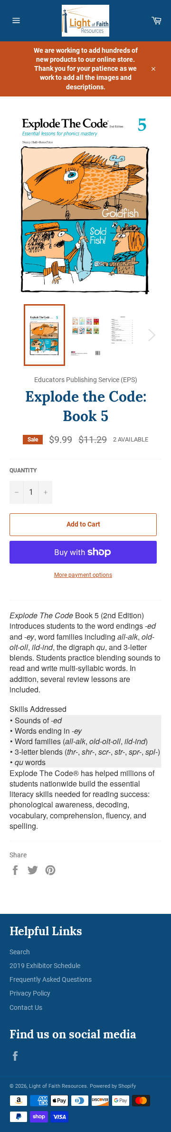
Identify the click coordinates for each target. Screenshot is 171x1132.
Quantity (23, 470)
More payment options (83, 575)
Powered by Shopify (113, 1086)
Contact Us (26, 1007)
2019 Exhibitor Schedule (45, 965)
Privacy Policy (30, 993)
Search (20, 952)
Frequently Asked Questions (51, 979)
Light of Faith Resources (58, 1086)
